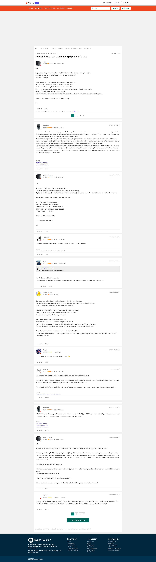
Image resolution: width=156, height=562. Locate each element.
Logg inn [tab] (116, 8)
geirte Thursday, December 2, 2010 (45, 268)
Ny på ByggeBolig (112, 545)
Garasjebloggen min (41, 162)
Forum (45, 8)
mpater (45, 495)
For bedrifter (107, 3)
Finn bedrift (52, 8)
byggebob (46, 125)
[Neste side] (83, 115)
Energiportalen (91, 552)
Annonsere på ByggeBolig (114, 548)
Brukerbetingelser (112, 546)
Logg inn (117, 3)
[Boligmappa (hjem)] (32, 3)
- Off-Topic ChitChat (72, 550)
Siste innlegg (38, 8)
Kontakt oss (111, 543)
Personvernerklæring (113, 550)
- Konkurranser (71, 545)
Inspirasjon (69, 8)
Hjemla (89, 543)
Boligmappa (90, 541)
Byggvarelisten (91, 550)
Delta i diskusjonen (78, 520)
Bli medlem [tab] (126, 8)
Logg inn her (75, 111)
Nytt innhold (60, 8)
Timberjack (46, 237)
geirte (44, 62)
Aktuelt (31, 8)
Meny (127, 3)
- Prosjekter (70, 543)
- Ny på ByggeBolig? (72, 548)
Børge (44, 350)
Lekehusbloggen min (42, 164)
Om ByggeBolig (112, 541)
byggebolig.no (47, 550)
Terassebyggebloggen (42, 165)
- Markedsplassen (72, 546)
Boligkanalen (90, 545)
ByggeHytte (90, 546)
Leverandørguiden (92, 548)
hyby (44, 261)
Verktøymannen (47, 292)
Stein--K (45, 369)
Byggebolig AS (38, 559)
